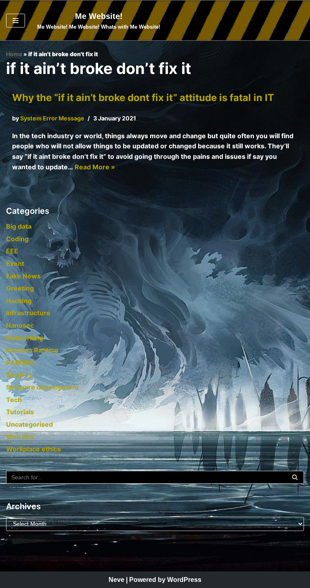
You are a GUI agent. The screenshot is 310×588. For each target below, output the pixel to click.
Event (15, 263)
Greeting (20, 288)
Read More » (95, 167)
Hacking (18, 301)
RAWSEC (20, 362)
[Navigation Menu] (15, 20)
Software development (42, 387)
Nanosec (20, 325)
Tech (14, 400)
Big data (18, 226)
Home (14, 54)
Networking (24, 338)
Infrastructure (28, 313)
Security (19, 375)
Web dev (20, 436)
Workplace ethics (33, 449)
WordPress (184, 579)
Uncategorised (29, 424)
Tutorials (20, 412)
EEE (12, 251)
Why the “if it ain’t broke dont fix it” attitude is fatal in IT (143, 97)
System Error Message (52, 118)
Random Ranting (32, 350)
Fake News (23, 276)
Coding (17, 239)
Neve (116, 579)
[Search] (295, 477)
